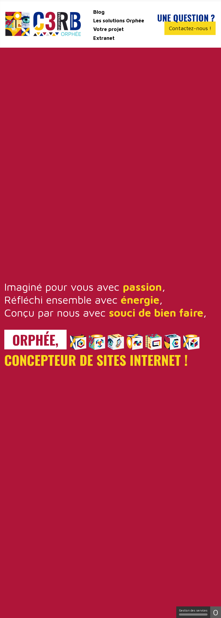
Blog (99, 12)
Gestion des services (193, 610)
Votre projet (108, 29)
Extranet (104, 38)
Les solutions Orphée (118, 20)
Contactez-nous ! (190, 28)
